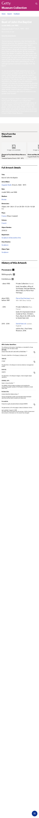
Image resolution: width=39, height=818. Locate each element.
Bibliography (7, 274)
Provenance (7, 270)
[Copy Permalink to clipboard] (34, 404)
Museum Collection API (21, 355)
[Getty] (6, 3)
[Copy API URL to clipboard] (34, 352)
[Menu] (34, 813)
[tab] (7, 270)
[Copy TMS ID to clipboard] (34, 361)
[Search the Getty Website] (36, 4)
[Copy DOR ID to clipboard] (34, 372)
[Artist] (7, 29)
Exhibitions (6, 279)
